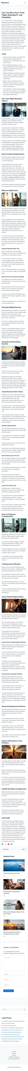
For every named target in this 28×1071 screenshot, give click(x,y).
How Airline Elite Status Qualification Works (11, 1032)
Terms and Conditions (14, 1059)
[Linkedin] (11, 844)
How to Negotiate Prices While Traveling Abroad (13, 1036)
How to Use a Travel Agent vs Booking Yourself (13, 1027)
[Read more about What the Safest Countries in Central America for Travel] (14, 924)
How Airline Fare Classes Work (9, 1025)
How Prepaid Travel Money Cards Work (11, 1034)
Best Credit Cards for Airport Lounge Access (12, 1030)
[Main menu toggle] (25, 2)
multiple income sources (12, 148)
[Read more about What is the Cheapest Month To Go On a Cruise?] (14, 904)
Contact (14, 1053)
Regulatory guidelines (14, 177)
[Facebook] (2, 844)
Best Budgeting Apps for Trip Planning (10, 1041)
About (14, 1051)
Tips (4, 875)
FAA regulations (6, 135)
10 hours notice (17, 175)
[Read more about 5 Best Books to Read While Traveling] (14, 884)
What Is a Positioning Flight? (8, 1023)
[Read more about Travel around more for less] (14, 865)
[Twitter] (5, 844)
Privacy (14, 1055)
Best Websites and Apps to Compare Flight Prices (13, 1021)
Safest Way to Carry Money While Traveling (12, 1038)
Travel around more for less (11, 873)
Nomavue (5, 3)
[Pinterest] (8, 844)
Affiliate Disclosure (14, 1057)
